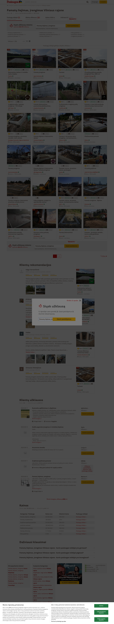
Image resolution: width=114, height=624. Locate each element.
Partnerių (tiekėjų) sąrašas (58, 621)
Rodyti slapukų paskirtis (101, 619)
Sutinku (101, 606)
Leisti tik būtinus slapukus (101, 612)
